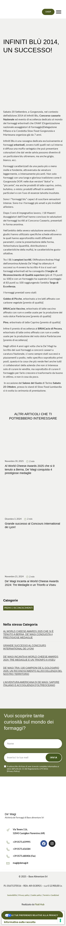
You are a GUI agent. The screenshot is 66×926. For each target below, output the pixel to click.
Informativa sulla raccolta (19, 922)
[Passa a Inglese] (32, 12)
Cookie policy (36, 895)
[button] (60, 5)
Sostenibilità (12, 895)
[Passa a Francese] (38, 12)
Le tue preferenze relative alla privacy (34, 915)
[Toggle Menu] (58, 11)
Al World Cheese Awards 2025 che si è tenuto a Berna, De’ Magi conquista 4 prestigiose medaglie (28, 634)
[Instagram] (52, 843)
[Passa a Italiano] (25, 12)
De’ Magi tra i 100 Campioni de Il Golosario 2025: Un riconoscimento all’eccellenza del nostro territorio (32, 670)
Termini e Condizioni (51, 895)
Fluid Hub (39, 905)
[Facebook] (43, 843)
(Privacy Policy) (13, 771)
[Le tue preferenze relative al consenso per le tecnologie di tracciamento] (60, 920)
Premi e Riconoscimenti (18, 608)
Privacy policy (23, 895)
